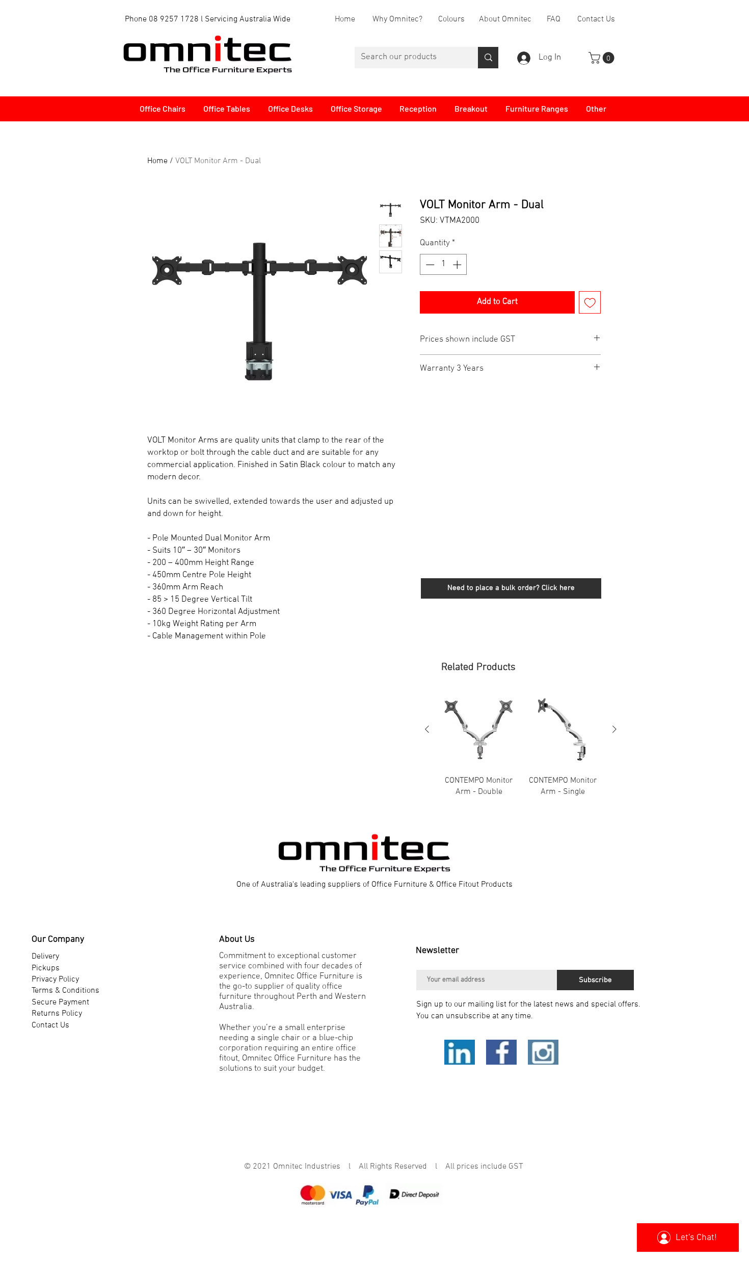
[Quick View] (479, 730)
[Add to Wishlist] (590, 302)
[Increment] (458, 264)
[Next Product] (614, 729)
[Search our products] (488, 57)
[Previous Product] (427, 729)
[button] (602, 58)
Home (157, 161)
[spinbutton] (443, 264)
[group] (521, 751)
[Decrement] (429, 264)
